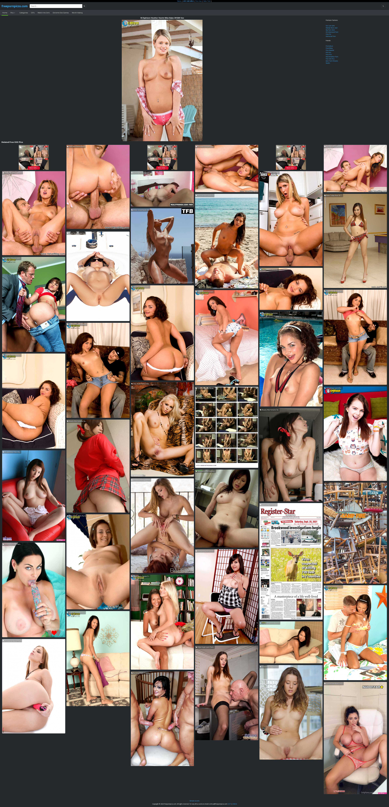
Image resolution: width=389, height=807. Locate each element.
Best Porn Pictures (332, 61)
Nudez (328, 63)
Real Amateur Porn (332, 57)
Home (179, 1)
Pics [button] (12, 13)
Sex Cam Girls (330, 26)
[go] (84, 6)
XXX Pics (328, 52)
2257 (229, 804)
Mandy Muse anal (331, 28)
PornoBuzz (329, 46)
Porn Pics (329, 54)
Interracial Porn (331, 36)
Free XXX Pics (330, 59)
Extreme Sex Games (61, 13)
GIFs (32, 13)
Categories (23, 13)
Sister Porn (207, 1)
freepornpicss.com (15, 6)
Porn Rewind (330, 50)
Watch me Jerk (44, 13)
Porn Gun (199, 1)
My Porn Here (330, 30)
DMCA (235, 804)
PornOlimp (329, 48)
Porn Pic (328, 34)
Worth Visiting (77, 13)
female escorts (194, 801)
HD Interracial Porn (332, 32)
